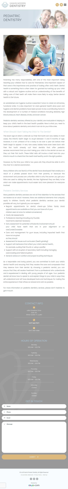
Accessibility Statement (27, 475)
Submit (33, 457)
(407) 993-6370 (34, 323)
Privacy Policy (38, 475)
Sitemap (45, 475)
